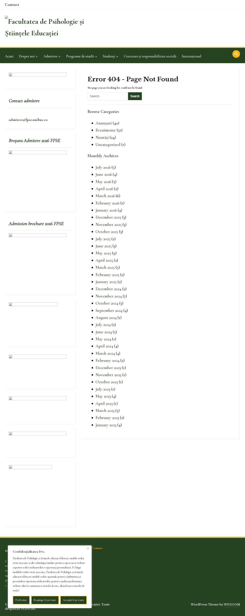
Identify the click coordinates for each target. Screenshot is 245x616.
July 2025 (103, 238)
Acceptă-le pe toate (73, 600)
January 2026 (106, 210)
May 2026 (103, 181)
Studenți (109, 56)
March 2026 (105, 195)
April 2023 (104, 403)
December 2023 (108, 367)
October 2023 (107, 381)
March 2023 (105, 410)
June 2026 (104, 174)
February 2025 (107, 274)
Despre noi (27, 56)
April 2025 (104, 260)
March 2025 (105, 267)
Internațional (191, 56)
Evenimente (106, 130)
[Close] (88, 548)
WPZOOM (232, 604)
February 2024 (107, 360)
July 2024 (103, 324)
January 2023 (106, 424)
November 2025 (109, 224)
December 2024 (108, 288)
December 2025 (108, 217)
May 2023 (103, 396)
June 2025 (104, 245)
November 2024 (109, 296)
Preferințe (21, 600)
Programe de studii (80, 56)
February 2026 (107, 203)
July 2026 (103, 167)
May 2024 (103, 339)
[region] (50, 576)
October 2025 (107, 231)
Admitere (50, 56)
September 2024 (109, 310)
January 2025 (106, 281)
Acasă (9, 56)
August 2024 (106, 317)
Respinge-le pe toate (45, 600)
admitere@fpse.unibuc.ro (28, 120)
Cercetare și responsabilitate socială (150, 56)
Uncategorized (108, 144)
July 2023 (103, 389)
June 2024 (104, 331)
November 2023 (108, 374)
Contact (12, 4)
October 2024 (107, 303)
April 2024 (104, 346)
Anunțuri (104, 123)
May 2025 (103, 253)
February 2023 (107, 417)
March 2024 (105, 353)
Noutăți (102, 137)
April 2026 (104, 188)
